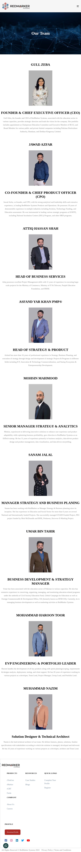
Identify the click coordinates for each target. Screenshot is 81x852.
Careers (10, 809)
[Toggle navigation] (66, 6)
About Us (10, 804)
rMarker (10, 784)
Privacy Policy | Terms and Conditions (56, 850)
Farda (9, 793)
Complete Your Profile (50, 781)
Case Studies (30, 780)
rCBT (9, 789)
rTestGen (10, 780)
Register (47, 788)
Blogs (27, 784)
